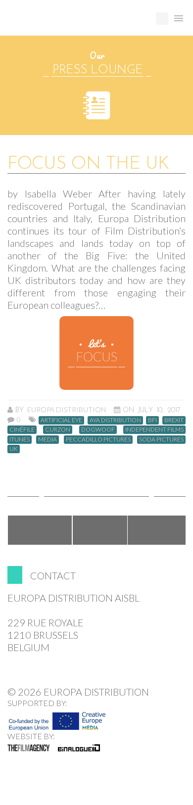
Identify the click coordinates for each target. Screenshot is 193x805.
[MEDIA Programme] (56, 718)
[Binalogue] (79, 748)
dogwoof (98, 429)
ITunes (19, 439)
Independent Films (154, 429)
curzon (57, 429)
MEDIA (47, 439)
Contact (53, 575)
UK (13, 448)
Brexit (174, 420)
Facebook (40, 530)
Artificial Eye (61, 420)
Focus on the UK (88, 164)
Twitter (100, 530)
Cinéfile (22, 429)
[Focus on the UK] (96, 353)
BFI (152, 420)
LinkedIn (157, 530)
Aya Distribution (115, 420)
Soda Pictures (161, 439)
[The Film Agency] (28, 748)
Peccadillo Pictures (98, 439)
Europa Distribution (54, 22)
